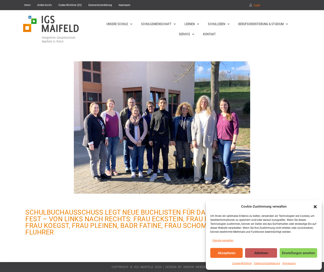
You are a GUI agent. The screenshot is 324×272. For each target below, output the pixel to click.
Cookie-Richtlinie (242, 263)
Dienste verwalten (222, 240)
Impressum (289, 263)
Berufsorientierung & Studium (261, 24)
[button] (315, 206)
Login (257, 5)
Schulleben (216, 24)
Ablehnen (261, 253)
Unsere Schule (117, 24)
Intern (27, 5)
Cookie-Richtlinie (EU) (70, 5)
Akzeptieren (226, 253)
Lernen (189, 24)
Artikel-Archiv (44, 5)
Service (184, 34)
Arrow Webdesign (198, 267)
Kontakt (209, 34)
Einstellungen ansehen (298, 253)
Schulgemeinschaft (156, 24)
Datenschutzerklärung (267, 263)
